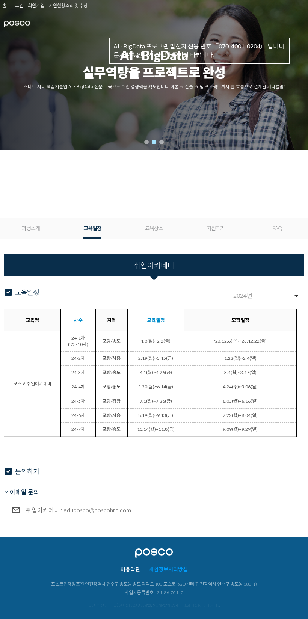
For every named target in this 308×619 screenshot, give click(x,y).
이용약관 (130, 569)
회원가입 (36, 5)
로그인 (17, 5)
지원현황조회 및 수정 (68, 5)
